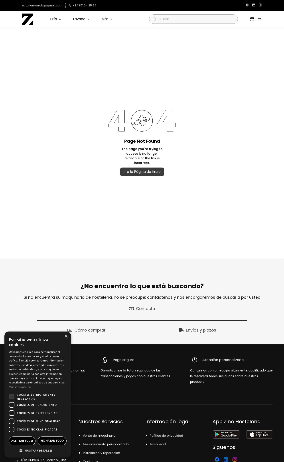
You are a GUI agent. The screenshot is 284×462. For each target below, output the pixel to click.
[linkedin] (253, 5)
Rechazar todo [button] (52, 440)
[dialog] (37, 395)
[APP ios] (259, 433)
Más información (20, 387)
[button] (252, 19)
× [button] (66, 336)
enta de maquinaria (100, 435)
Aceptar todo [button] (22, 441)
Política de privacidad (166, 435)
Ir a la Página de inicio (142, 171)
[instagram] (260, 5)
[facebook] (247, 5)
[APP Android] (226, 433)
